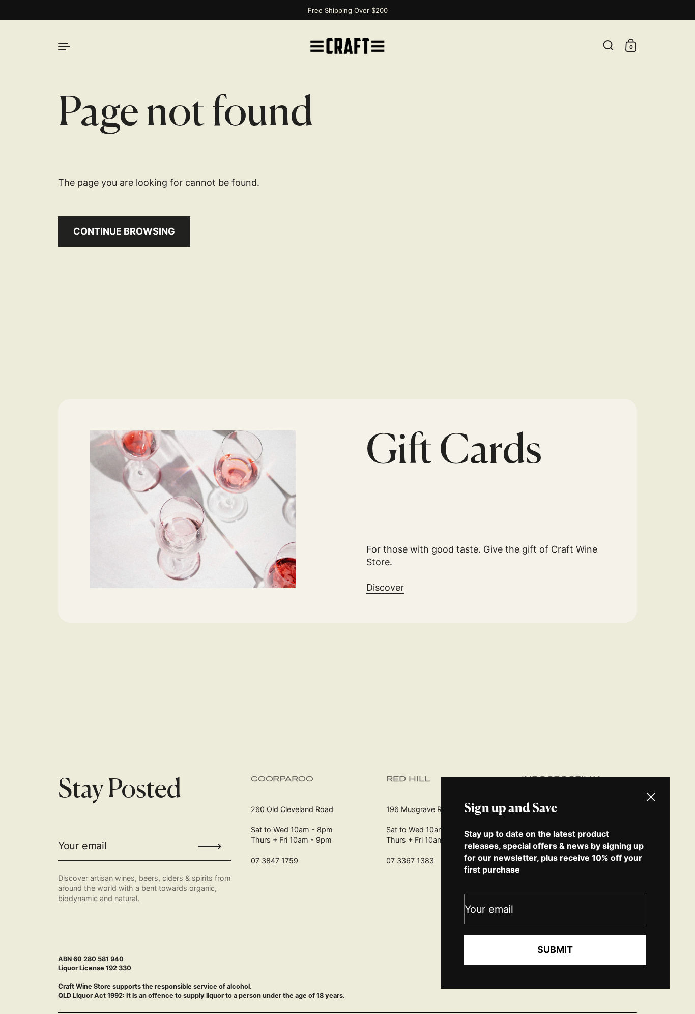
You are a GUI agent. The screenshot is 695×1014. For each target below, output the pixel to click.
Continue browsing (124, 231)
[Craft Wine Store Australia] (347, 46)
